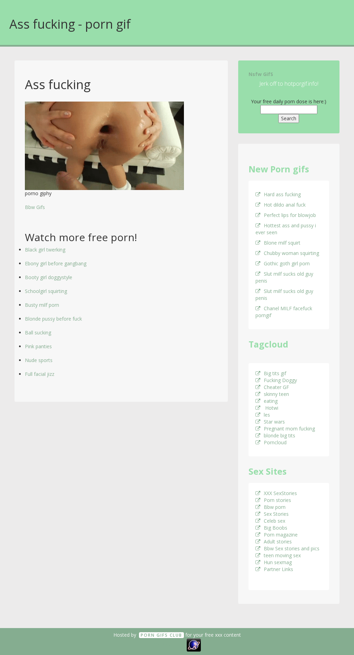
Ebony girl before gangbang (55, 263)
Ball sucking (38, 332)
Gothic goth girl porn (287, 263)
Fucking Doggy (280, 380)
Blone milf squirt (282, 242)
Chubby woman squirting (291, 253)
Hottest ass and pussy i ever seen (285, 229)
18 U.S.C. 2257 (169, 644)
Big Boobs (275, 527)
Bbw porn (275, 507)
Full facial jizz (39, 374)
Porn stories (277, 500)
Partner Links (278, 569)
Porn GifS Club (161, 635)
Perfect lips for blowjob (290, 215)
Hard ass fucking (282, 194)
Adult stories (278, 541)
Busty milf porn (42, 305)
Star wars (274, 421)
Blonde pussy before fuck (53, 318)
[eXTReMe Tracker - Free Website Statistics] (194, 644)
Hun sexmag (278, 562)
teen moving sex (282, 555)
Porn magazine (281, 534)
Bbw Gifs (35, 207)
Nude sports (39, 360)
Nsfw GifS (261, 74)
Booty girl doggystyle (48, 277)
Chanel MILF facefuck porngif (283, 312)
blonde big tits (279, 435)
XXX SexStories (280, 493)
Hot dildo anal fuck (285, 204)
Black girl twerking (45, 249)
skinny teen (276, 394)
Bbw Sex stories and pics (291, 548)
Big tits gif (275, 373)
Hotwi (271, 408)
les (267, 414)
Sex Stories (276, 514)
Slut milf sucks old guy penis (284, 277)
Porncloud (275, 442)
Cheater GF (276, 387)
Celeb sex (274, 521)
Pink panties (38, 346)
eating (271, 401)
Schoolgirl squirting (46, 291)
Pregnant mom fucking (289, 428)
